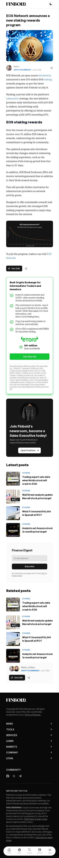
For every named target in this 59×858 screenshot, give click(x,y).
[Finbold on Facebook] (7, 776)
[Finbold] (16, 4)
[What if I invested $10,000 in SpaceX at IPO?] (13, 513)
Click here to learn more (35, 819)
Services (11, 735)
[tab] (9, 851)
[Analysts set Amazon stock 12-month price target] (13, 530)
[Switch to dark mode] (50, 4)
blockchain (45, 75)
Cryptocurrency (22, 70)
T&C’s (43, 573)
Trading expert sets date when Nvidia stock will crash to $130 (36, 480)
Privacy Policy (17, 576)
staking (48, 79)
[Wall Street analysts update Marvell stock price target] (13, 496)
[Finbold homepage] (29, 700)
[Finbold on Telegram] (20, 776)
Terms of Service (32, 714)
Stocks (26, 473)
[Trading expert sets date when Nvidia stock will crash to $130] (13, 479)
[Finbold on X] (14, 776)
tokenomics (12, 98)
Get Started (29, 356)
